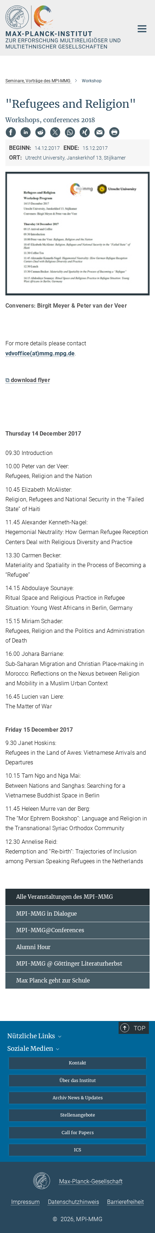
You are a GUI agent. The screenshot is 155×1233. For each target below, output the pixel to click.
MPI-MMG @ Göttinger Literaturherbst (69, 963)
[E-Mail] (99, 132)
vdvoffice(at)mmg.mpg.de (40, 353)
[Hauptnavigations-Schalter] (142, 29)
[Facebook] (10, 132)
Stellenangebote (77, 1115)
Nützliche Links (32, 1036)
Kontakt (77, 1063)
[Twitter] (55, 132)
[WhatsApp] (70, 132)
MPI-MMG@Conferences (50, 930)
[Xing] (84, 132)
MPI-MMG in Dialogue (46, 913)
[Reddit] (40, 132)
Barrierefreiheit (125, 1202)
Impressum (25, 1202)
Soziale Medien (30, 1048)
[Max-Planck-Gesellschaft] (46, 1181)
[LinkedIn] (25, 132)
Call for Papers (78, 1132)
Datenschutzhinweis (73, 1202)
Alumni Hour (33, 947)
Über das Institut (77, 1080)
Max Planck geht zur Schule (53, 980)
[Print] (114, 132)
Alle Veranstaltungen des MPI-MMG (64, 896)
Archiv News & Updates (78, 1097)
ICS (77, 1150)
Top (139, 1028)
